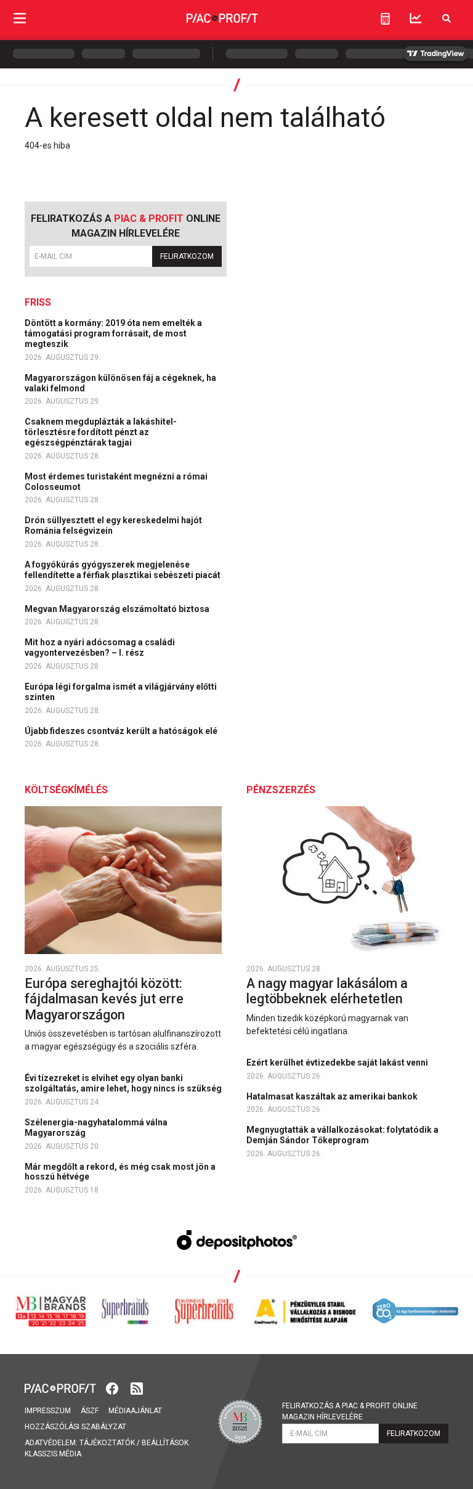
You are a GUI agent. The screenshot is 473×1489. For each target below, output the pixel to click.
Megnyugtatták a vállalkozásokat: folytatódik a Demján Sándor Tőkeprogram (342, 1135)
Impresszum (48, 1410)
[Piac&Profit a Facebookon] (113, 1387)
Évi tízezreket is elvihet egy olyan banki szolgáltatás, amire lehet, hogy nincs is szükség (124, 1083)
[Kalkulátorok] (385, 18)
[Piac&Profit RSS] (137, 1387)
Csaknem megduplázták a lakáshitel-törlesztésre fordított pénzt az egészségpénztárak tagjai (101, 432)
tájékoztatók (107, 1442)
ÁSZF (90, 1410)
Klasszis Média (53, 1454)
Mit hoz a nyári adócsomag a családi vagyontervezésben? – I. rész (100, 647)
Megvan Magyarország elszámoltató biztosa (118, 609)
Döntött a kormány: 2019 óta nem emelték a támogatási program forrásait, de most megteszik (113, 333)
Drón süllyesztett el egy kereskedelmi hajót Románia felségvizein (113, 525)
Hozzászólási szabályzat (75, 1426)
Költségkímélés (66, 790)
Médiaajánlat (135, 1410)
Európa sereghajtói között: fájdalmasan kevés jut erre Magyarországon (104, 999)
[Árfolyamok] (416, 18)
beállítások (165, 1442)
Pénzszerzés (280, 790)
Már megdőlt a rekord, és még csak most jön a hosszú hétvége (120, 1172)
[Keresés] (446, 18)
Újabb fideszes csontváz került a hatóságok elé (122, 731)
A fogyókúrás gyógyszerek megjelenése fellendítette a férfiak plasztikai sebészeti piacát (123, 570)
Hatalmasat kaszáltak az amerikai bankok (332, 1096)
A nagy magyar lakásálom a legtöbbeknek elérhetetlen (327, 991)
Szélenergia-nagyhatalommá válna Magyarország (96, 1127)
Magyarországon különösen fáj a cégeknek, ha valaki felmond (120, 383)
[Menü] (20, 18)
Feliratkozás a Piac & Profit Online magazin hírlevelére (350, 1411)
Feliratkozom (187, 256)
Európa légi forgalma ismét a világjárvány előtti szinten (121, 692)
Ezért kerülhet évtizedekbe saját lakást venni (338, 1062)
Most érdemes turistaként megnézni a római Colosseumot (116, 481)
